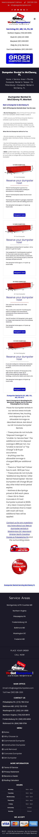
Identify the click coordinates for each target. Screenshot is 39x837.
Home (8, 79)
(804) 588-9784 (20, 723)
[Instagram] (27, 10)
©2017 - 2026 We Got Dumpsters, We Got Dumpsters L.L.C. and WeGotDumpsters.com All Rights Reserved (19, 832)
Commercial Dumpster (14, 740)
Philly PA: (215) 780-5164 (19, 45)
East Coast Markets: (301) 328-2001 (19, 49)
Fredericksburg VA (19, 622)
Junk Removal (10, 749)
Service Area (19, 79)
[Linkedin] (21, 10)
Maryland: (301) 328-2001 (19, 41)
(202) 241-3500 (22, 710)
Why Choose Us (11, 736)
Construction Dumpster (14, 745)
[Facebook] (12, 10)
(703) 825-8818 (23, 715)
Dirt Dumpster (10, 758)
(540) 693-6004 (24, 719)
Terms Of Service (11, 767)
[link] (19, 566)
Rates (6, 732)
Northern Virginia (19, 611)
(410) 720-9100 (21, 706)
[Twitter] (15, 10)
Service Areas (19, 598)
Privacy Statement (11, 772)
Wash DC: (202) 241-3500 (19, 37)
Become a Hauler (11, 776)
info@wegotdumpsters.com (21, 688)
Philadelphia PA (19, 616)
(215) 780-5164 (22, 702)
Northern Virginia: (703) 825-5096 (19, 33)
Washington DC (19, 633)
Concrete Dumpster (13, 753)
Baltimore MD (19, 628)
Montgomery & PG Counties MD (19, 605)
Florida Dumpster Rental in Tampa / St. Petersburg (19, 82)
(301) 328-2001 (17, 692)
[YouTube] (18, 10)
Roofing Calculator (11, 780)
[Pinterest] (24, 10)
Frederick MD (19, 639)
